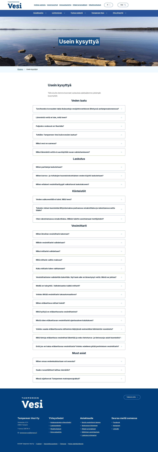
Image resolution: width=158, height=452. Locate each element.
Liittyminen (57, 13)
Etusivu (22, 69)
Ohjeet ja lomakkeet (80, 5)
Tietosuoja (63, 444)
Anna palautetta (65, 5)
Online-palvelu (40, 5)
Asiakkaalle (38, 13)
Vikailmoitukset (95, 5)
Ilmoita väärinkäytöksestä (75, 444)
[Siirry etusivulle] (15, 5)
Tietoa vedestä (77, 13)
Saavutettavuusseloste (51, 444)
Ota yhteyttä (118, 13)
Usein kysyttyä (52, 5)
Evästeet (39, 444)
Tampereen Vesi (98, 13)
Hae (122, 5)
